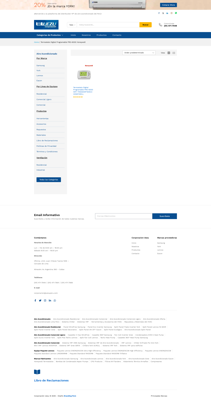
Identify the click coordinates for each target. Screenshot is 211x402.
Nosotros (86, 35)
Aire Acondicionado (47, 53)
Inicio (73, 35)
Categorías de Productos (49, 35)
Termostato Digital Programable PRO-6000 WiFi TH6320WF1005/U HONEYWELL (83, 90)
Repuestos (41, 129)
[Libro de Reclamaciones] (37, 372)
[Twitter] (163, 13)
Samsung (41, 65)
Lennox (40, 75)
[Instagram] (171, 13)
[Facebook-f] (35, 300)
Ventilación (42, 157)
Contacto (116, 35)
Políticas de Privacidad (46, 146)
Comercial (41, 105)
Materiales (41, 135)
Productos (101, 35)
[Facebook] (159, 13)
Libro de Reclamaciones (47, 140)
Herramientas (42, 118)
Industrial (41, 170)
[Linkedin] (167, 13)
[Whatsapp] (176, 13)
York (38, 70)
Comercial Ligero (44, 99)
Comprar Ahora (168, 5)
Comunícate (169, 23)
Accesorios (41, 124)
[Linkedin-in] (50, 300)
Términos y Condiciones (47, 151)
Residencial (42, 94)
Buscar (145, 25)
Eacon (39, 80)
